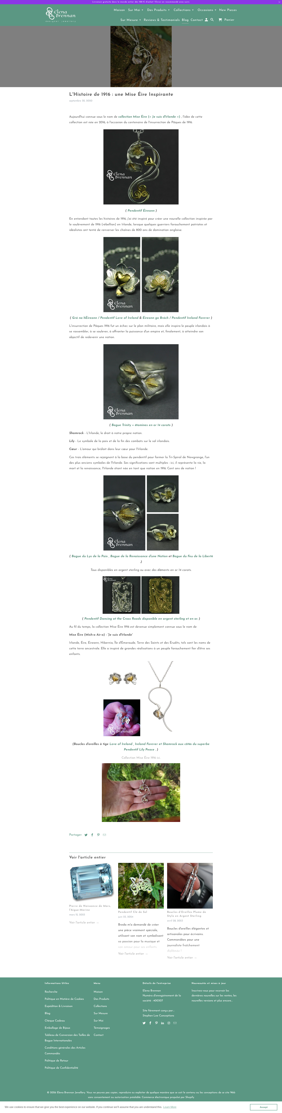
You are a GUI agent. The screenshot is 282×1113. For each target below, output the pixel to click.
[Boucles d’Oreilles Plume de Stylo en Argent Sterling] (190, 886)
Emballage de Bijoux (57, 1028)
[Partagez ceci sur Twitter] (85, 835)
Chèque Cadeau (55, 1020)
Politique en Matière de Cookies (64, 999)
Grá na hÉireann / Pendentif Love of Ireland (105, 318)
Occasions (207, 10)
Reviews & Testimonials (162, 20)
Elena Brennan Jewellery (71, 1092)
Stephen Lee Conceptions (158, 1015)
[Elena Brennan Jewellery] (61, 15)
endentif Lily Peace (140, 749)
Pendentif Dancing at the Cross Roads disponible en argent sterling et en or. (141, 618)
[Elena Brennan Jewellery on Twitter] (144, 1023)
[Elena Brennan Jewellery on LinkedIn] (163, 1023)
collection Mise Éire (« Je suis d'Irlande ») (149, 116)
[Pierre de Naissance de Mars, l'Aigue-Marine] (92, 883)
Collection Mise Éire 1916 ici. (141, 757)
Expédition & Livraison (58, 1006)
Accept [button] (264, 1107)
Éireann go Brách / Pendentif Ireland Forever (176, 318)
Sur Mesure (101, 1013)
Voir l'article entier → (84, 922)
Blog (47, 1013)
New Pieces (228, 10)
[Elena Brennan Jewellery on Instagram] (169, 1023)
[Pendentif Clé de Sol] (141, 886)
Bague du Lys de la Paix (90, 556)
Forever (152, 744)
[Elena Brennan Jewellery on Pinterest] (157, 1023)
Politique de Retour (56, 1060)
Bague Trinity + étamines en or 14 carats (141, 425)
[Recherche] (212, 20)
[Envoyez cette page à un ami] (104, 835)
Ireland (140, 744)
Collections (100, 1006)
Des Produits (101, 999)
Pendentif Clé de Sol (132, 912)
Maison (98, 991)
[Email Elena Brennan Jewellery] (175, 1023)
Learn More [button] (169, 1107)
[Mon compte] (207, 20)
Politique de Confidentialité (61, 1068)
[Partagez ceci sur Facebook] (91, 835)
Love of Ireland (121, 744)
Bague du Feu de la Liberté (192, 556)
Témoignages (102, 1028)
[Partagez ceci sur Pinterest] (98, 835)
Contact (98, 1035)
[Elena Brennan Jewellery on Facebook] (150, 1023)
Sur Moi (98, 1020)
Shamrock (170, 744)
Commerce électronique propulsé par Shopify (168, 1097)
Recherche (51, 991)
